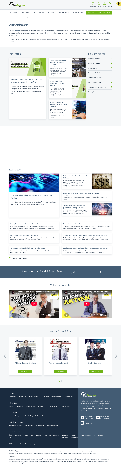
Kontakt (11, 406)
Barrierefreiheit (54, 435)
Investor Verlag (14, 416)
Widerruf (38, 435)
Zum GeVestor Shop (15, 425)
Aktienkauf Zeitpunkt (94, 58)
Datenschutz (29, 435)
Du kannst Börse (40, 416)
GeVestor (11, 18)
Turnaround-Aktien (93, 68)
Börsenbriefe (29, 425)
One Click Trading (27, 416)
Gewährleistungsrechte (87, 435)
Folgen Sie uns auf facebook (89, 417)
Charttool (41, 406)
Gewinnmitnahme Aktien (95, 77)
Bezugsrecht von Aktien (94, 82)
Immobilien (25, 13)
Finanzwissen (20, 18)
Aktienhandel (16, 31)
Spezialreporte (78, 13)
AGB (45, 435)
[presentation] (5, 356)
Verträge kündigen (65, 436)
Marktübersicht (63, 13)
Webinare (20, 406)
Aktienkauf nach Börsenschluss (97, 87)
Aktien (28, 18)
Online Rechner (52, 406)
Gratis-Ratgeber (31, 406)
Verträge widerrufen (74, 436)
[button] (118, 4)
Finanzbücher (40, 425)
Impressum (18, 435)
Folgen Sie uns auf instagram (104, 417)
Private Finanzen (38, 13)
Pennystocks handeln (94, 63)
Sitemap (100, 435)
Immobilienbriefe (52, 425)
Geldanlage (14, 13)
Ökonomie (51, 13)
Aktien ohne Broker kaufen (95, 73)
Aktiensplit (91, 92)
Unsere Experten (65, 406)
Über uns (10, 436)
